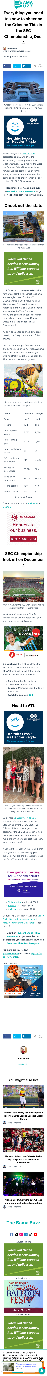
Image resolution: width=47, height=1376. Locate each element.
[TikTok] (30, 1234)
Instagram (34, 943)
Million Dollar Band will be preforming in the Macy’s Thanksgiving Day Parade (23, 919)
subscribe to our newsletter (21, 191)
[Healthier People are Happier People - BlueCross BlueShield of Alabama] (23, 131)
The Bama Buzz (23, 1222)
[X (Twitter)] (16, 1234)
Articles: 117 (23, 1064)
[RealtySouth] (23, 528)
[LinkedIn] (26, 1234)
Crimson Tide (28, 153)
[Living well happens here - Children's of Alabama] (23, 642)
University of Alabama (25, 818)
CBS (30, 695)
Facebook (12, 943)
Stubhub (12, 905)
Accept (17, 1371)
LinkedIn (22, 943)
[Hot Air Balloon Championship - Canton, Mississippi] (23, 380)
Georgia (7, 507)
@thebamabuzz (11, 953)
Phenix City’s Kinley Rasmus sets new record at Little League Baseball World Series (23, 1115)
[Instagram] (21, 1234)
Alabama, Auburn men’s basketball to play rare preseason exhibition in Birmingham (23, 1159)
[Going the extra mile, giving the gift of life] (23, 268)
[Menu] (43, 5)
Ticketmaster (14, 902)
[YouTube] (35, 1234)
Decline (30, 1371)
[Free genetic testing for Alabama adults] (23, 880)
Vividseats (13, 909)
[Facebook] (11, 1234)
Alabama (32, 503)
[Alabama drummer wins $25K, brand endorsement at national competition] (23, 1184)
